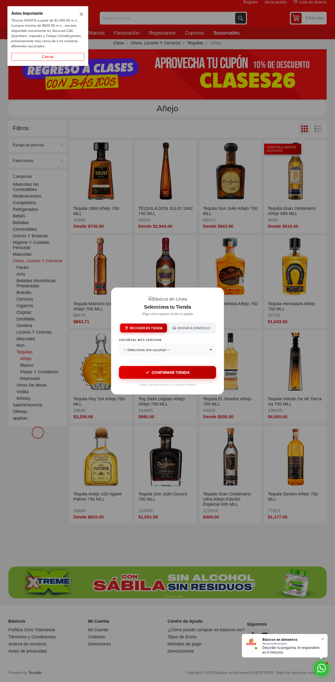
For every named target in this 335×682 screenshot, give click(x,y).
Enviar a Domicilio (194, 328)
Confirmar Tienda (171, 372)
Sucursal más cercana (140, 340)
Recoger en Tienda (146, 328)
